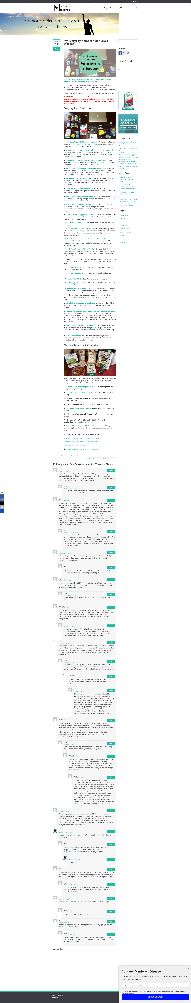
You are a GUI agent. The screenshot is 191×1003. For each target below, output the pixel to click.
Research (122, 235)
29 (57, 49)
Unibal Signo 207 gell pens (76, 283)
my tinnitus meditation (96, 330)
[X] (2, 503)
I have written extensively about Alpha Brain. (89, 200)
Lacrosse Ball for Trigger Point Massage (81, 215)
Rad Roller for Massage (75, 223)
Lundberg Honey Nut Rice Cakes (78, 393)
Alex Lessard (62, 642)
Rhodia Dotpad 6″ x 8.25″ (75, 267)
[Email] (2, 507)
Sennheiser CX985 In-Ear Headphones (80, 303)
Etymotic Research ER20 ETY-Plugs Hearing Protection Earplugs (90, 311)
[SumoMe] (2, 511)
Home (84, 8)
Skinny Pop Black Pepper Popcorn (78, 408)
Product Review (125, 229)
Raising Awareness (125, 232)
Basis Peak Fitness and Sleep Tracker (80, 249)
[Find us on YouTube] (128, 53)
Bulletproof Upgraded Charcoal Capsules (81, 142)
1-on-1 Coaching (102, 8)
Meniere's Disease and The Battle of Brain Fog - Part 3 (81, 438)
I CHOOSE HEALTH (155, 997)
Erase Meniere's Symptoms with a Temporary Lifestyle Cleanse (127, 144)
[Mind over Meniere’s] (62, 7)
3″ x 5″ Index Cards (73, 336)
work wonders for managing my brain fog (85, 144)
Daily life (71, 449)
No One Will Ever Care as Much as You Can (100, 459)
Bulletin (122, 218)
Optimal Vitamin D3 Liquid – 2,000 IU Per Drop (83, 168)
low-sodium (75, 449)
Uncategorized (124, 242)
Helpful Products (122, 8)
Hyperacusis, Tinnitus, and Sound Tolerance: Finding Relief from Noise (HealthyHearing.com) (128, 202)
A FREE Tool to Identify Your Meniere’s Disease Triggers (127, 154)
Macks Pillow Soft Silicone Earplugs (79, 325)
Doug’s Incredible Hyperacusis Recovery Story (127, 179)
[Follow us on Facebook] (120, 53)
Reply (111, 471)
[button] (155, 971)
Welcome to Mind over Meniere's (74, 445)
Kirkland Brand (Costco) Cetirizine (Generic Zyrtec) (85, 160)
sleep (96, 449)
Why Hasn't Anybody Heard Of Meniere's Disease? (128, 158)
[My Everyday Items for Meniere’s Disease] (90, 63)
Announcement (124, 215)
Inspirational (124, 225)
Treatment (123, 239)
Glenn (69, 47)
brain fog (67, 449)
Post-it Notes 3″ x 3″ (74, 279)
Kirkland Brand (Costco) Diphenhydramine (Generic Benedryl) (89, 150)
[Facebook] (2, 496)
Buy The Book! (92, 8)
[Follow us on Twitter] (124, 53)
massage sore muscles (77, 217)
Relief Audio (112, 8)
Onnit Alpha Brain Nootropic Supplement (82, 197)
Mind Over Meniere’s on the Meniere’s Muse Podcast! (127, 194)
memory (80, 449)
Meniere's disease (87, 449)
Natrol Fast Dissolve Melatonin (78, 178)
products (93, 449)
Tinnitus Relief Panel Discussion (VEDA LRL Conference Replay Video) (128, 186)
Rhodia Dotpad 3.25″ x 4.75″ (76, 273)
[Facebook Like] (2, 500)
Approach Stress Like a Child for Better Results (70, 456)
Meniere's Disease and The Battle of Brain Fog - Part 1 (81, 442)
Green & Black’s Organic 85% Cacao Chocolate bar (85, 426)
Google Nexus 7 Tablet (75, 229)
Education (67, 448)
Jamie (60, 499)
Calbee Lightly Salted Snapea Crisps (79, 387)
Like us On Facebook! (127, 61)
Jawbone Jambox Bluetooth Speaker (80, 289)
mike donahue (62, 897)
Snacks (99, 449)
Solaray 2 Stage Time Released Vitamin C (81, 205)
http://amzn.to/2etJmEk (72, 852)
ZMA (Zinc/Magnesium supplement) (79, 188)
